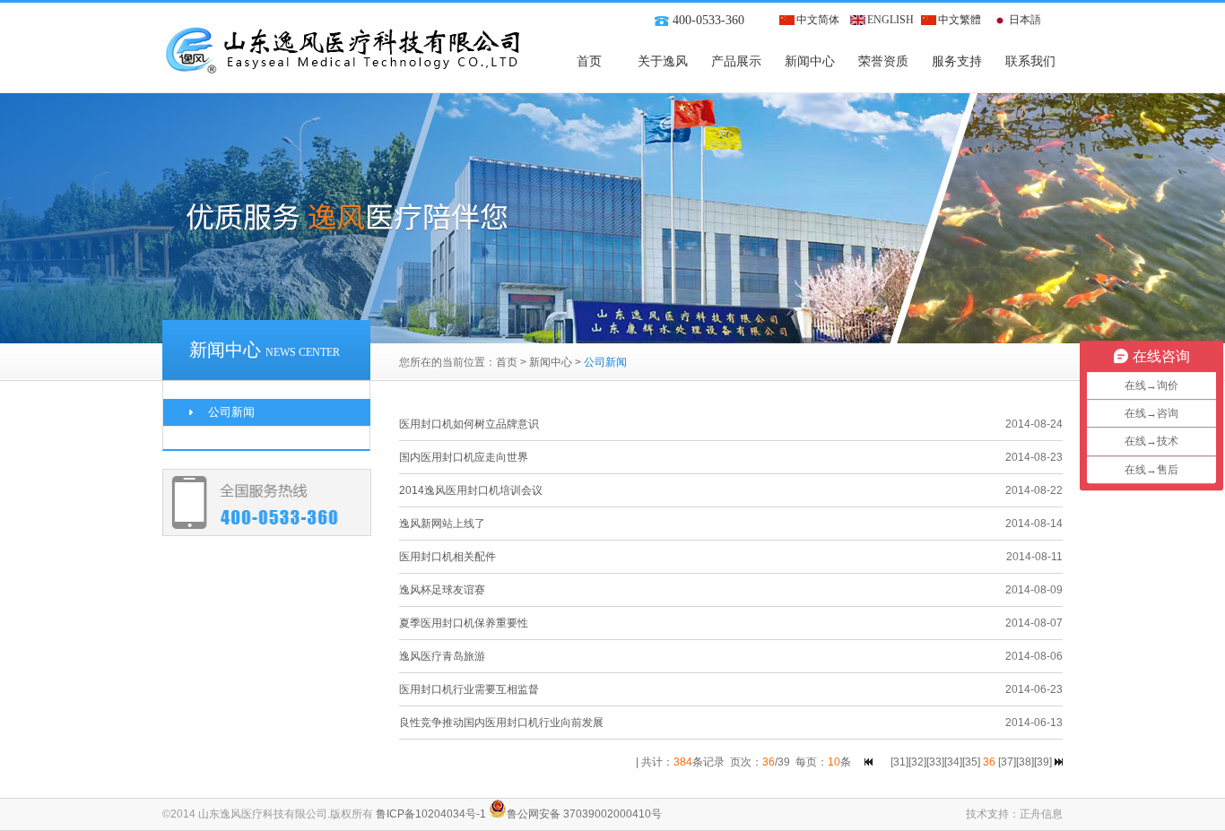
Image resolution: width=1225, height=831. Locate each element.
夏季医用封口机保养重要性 (463, 623)
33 (935, 762)
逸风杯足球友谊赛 (442, 590)
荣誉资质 (883, 61)
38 (1025, 762)
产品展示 (736, 61)
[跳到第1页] (868, 762)
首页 (589, 61)
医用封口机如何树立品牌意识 (469, 424)
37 (1007, 762)
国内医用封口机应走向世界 (463, 457)
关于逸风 (663, 61)
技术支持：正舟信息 (1014, 814)
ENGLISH (890, 19)
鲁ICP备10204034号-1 (431, 814)
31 (899, 762)
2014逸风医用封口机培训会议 (471, 490)
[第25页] (881, 762)
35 (971, 762)
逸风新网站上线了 (442, 523)
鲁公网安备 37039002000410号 (584, 814)
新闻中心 (810, 61)
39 (1043, 762)
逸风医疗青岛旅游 (442, 656)
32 (917, 762)
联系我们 (1030, 61)
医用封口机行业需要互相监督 (469, 689)
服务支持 (957, 61)
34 (953, 762)
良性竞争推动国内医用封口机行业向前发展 (501, 722)
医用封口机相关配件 (447, 556)
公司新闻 (231, 412)
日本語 (1025, 19)
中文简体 (817, 19)
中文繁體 (959, 19)
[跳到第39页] (1059, 762)
